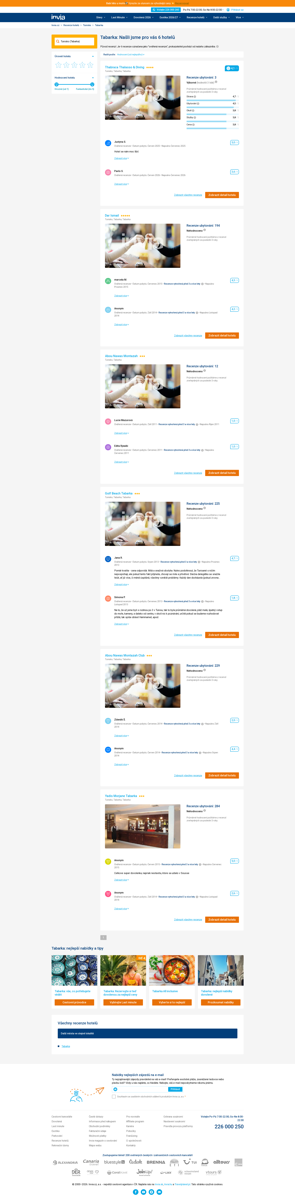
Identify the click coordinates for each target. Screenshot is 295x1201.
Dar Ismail (112, 215)
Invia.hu (168, 1184)
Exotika (55, 1131)
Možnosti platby (97, 1135)
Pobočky (131, 1131)
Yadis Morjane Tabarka (121, 796)
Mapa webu (95, 1145)
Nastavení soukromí (174, 1121)
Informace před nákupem (102, 1121)
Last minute (58, 1126)
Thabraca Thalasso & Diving (125, 67)
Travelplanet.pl (182, 1184)
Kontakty (131, 1145)
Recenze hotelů (71, 25)
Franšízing (131, 1135)
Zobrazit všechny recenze (188, 194)
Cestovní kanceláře (62, 1116)
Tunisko (87, 25)
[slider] (56, 84)
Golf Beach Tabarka (119, 493)
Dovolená (57, 1121)
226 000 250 (229, 1126)
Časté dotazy (96, 1116)
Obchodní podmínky (99, 1126)
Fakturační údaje (97, 1131)
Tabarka (66, 1046)
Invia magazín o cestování (103, 1140)
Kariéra (130, 1126)
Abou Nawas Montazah (121, 356)
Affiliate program (135, 1121)
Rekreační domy (60, 1145)
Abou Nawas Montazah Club (125, 655)
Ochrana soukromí (173, 1116)
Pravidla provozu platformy (178, 1126)
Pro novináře (133, 1116)
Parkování (57, 1135)
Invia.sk (159, 1184)
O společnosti (133, 1140)
